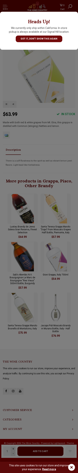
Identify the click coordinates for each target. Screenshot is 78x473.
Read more (49, 469)
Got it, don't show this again (39, 38)
